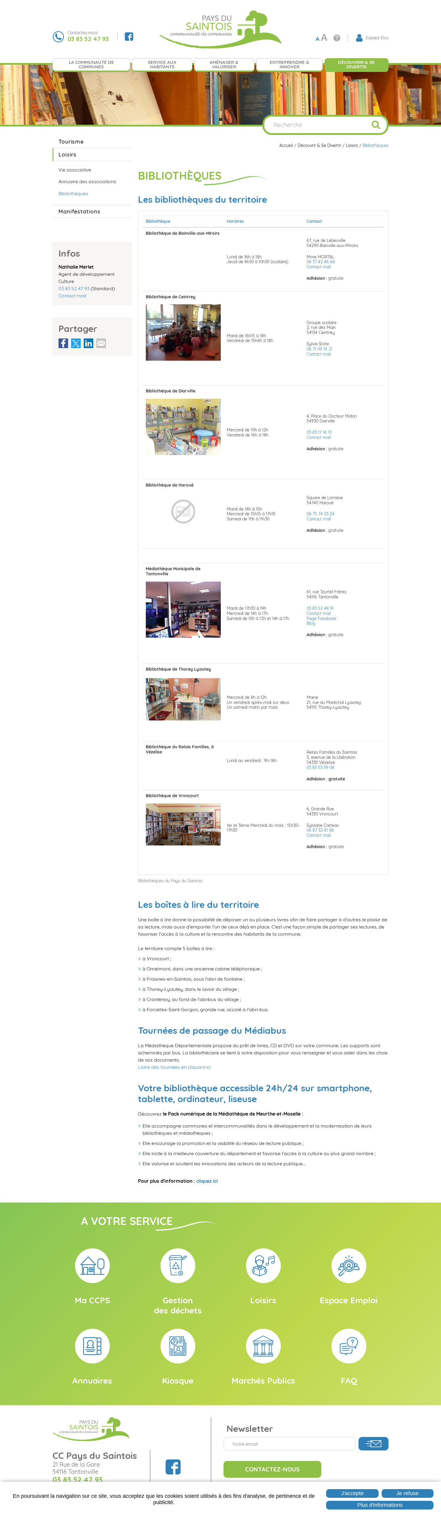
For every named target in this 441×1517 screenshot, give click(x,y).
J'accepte (352, 1493)
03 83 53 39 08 (320, 767)
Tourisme (71, 141)
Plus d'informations (380, 1505)
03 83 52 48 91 (320, 608)
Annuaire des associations (87, 181)
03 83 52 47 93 (73, 288)
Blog (311, 623)
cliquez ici (207, 1181)
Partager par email (101, 343)
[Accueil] (220, 29)
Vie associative (74, 170)
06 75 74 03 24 (320, 514)
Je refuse (407, 1493)
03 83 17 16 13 (319, 432)
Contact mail (319, 267)
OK (376, 125)
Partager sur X (76, 343)
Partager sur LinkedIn (88, 343)
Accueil (286, 145)
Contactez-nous (272, 1469)
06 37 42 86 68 (321, 261)
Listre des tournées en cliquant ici (174, 1067)
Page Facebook (321, 618)
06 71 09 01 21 (319, 349)
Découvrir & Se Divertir (319, 145)
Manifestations (79, 211)
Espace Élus (377, 37)
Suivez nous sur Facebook (129, 36)
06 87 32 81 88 (320, 830)
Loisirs (352, 145)
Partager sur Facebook (63, 343)
